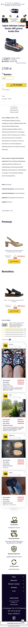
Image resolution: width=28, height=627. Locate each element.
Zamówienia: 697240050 (14, 601)
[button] (3, 16)
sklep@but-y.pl (17, 2)
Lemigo (3, 96)
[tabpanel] (14, 164)
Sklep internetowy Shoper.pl (14, 626)
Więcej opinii (14, 509)
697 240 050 (9, 2)
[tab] (14, 105)
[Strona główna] (14, 11)
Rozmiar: (7, 74)
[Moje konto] (17, 16)
